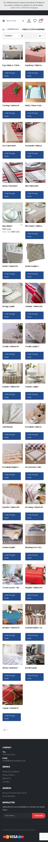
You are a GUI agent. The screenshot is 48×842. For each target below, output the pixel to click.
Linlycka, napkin (32, 386)
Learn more (15, 8)
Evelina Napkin (8, 547)
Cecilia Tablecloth (10, 346)
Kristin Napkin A (32, 266)
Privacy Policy (8, 775)
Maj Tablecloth (31, 186)
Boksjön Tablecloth (10, 627)
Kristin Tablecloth (10, 266)
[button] (21, 225)
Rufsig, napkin (8, 306)
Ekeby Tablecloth (10, 186)
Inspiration (13, 29)
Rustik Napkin (31, 668)
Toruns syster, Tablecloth (11, 587)
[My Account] (29, 20)
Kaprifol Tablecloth (10, 507)
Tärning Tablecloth (10, 105)
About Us (6, 778)
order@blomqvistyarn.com (14, 761)
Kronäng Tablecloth (34, 507)
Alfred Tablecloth (10, 668)
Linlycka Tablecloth (10, 386)
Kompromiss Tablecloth (34, 467)
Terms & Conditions (10, 772)
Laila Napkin (7, 427)
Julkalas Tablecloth (33, 306)
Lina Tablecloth (9, 145)
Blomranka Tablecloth (34, 226)
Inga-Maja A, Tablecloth (11, 65)
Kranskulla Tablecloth (34, 427)
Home (3, 29)
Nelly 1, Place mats (33, 105)
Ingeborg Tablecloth (34, 65)
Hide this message (30, 8)
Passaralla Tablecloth (34, 145)
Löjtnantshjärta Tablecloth (34, 627)
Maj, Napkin (7, 226)
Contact (6, 782)
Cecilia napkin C (32, 346)
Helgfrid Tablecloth (33, 587)
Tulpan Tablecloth (10, 708)
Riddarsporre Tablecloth (34, 547)
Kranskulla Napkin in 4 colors (11, 467)
